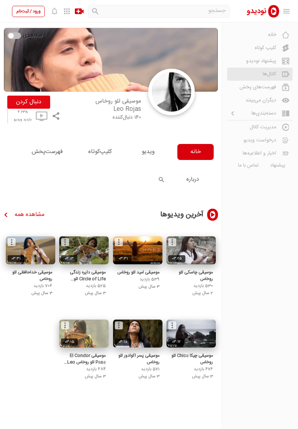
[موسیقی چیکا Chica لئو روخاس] (191, 334)
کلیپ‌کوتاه (100, 152)
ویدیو (148, 152)
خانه (195, 152)
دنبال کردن (28, 102)
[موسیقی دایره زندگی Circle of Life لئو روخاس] (84, 250)
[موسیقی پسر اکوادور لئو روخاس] (137, 334)
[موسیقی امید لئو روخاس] (137, 250)
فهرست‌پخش (47, 152)
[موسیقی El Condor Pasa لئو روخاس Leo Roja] (84, 334)
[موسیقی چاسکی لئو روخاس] (191, 250)
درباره (192, 179)
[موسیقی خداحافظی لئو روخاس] (30, 250)
